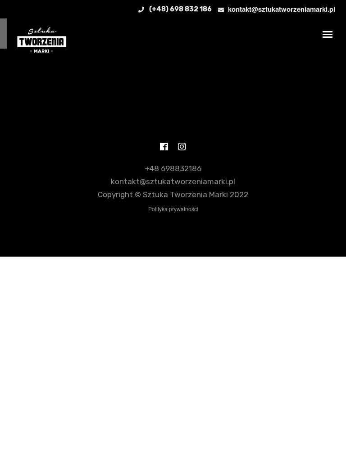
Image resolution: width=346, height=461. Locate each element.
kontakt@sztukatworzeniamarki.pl (281, 9)
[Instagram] (182, 148)
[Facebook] (164, 148)
